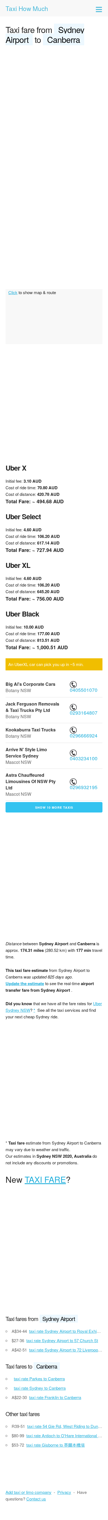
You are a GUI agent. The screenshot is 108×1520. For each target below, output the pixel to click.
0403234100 (84, 758)
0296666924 (84, 735)
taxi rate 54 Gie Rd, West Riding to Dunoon (66, 1426)
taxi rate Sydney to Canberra (40, 1388)
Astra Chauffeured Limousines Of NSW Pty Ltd (31, 781)
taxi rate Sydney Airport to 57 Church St (62, 1340)
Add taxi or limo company (29, 1492)
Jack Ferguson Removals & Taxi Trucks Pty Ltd (32, 707)
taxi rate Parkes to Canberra (39, 1378)
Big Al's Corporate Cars (30, 684)
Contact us (36, 1499)
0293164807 (84, 712)
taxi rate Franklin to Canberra (55, 1397)
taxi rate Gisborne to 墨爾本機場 (55, 1445)
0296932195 (84, 787)
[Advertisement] (54, 106)
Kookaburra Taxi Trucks (31, 729)
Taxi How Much (27, 8)
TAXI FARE (45, 1179)
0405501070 (84, 689)
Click (12, 292)
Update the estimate (25, 983)
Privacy (64, 1492)
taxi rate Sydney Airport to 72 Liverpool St (66, 1350)
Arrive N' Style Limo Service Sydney (26, 752)
